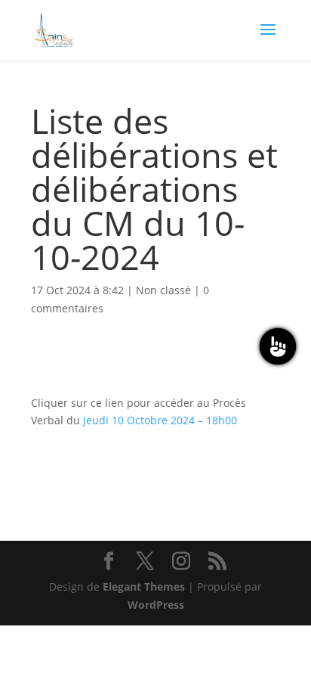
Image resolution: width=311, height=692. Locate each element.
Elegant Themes (144, 586)
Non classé (163, 290)
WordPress (156, 604)
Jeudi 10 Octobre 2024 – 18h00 (160, 420)
